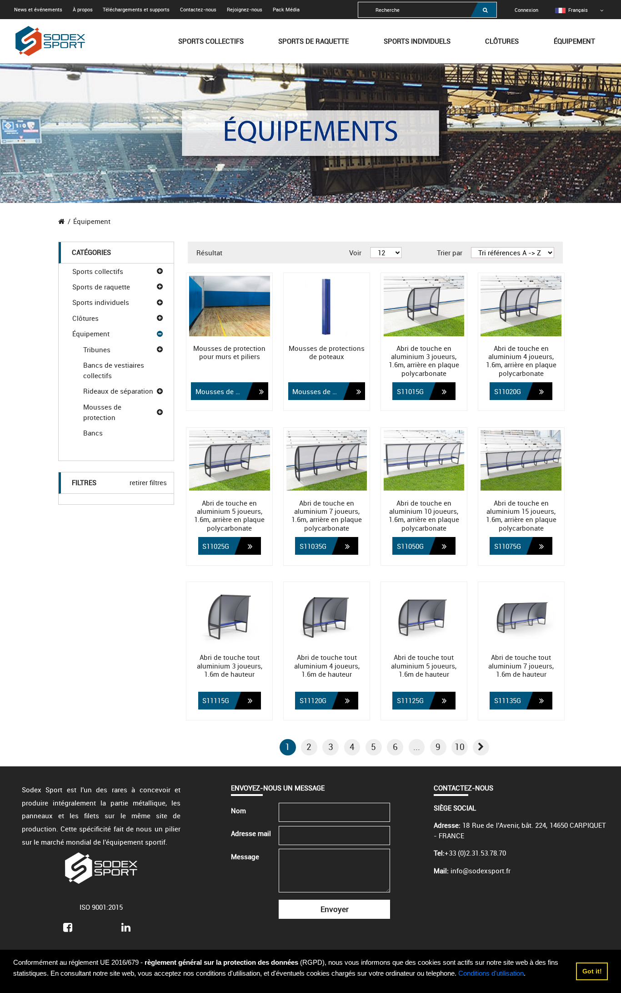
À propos (83, 9)
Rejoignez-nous (244, 9)
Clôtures (502, 41)
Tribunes (96, 349)
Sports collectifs (211, 41)
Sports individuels (417, 41)
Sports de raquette (313, 41)
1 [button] (287, 747)
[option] (571, 9)
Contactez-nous (198, 9)
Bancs (93, 432)
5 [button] (373, 747)
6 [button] (395, 747)
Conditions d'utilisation (491, 973)
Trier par (449, 252)
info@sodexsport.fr (481, 870)
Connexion (526, 9)
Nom (238, 810)
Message (245, 856)
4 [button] (352, 747)
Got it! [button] (592, 971)
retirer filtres (148, 482)
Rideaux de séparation (118, 390)
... (416, 747)
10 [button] (460, 747)
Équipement (574, 41)
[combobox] (427, 9)
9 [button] (438, 747)
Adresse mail (251, 833)
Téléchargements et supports (136, 9)
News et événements (38, 9)
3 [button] (330, 747)
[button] (481, 747)
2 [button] (308, 747)
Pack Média (286, 9)
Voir (355, 252)
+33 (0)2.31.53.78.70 (475, 852)
